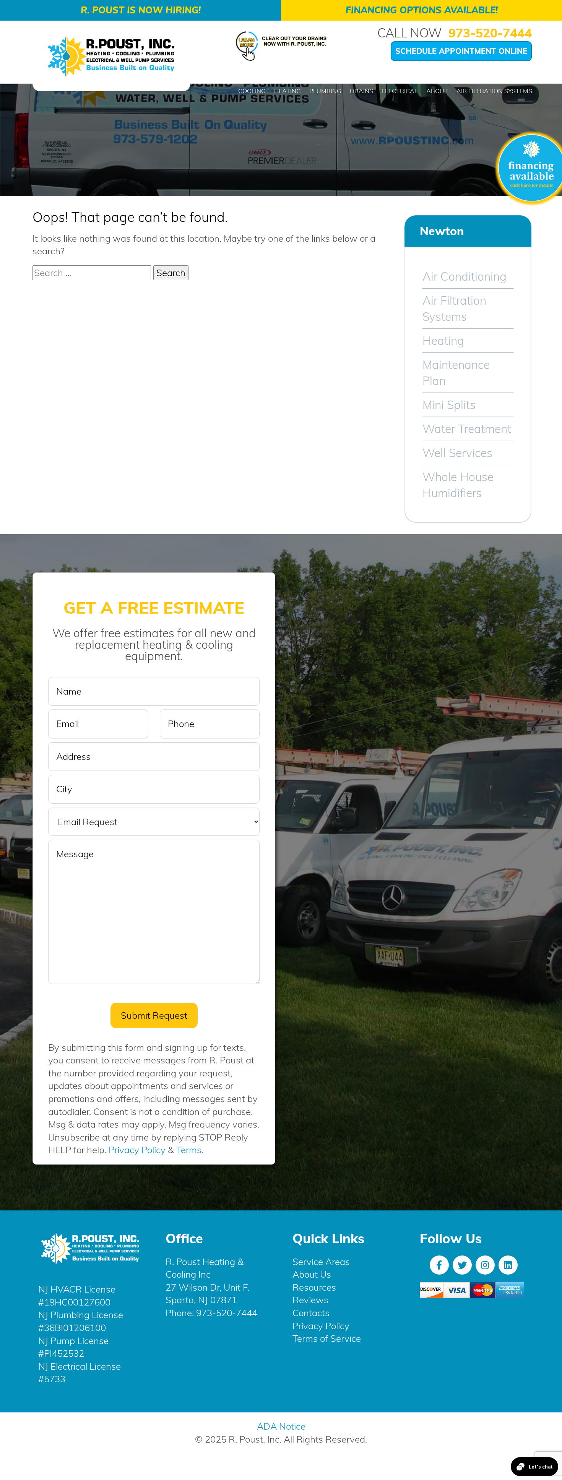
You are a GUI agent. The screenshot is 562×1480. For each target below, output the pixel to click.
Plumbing (325, 91)
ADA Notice (281, 1426)
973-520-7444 (490, 32)
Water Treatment (466, 429)
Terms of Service (326, 1338)
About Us (311, 1274)
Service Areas (321, 1261)
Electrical (400, 91)
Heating (287, 91)
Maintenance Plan (456, 372)
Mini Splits (449, 404)
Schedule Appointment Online (461, 51)
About (437, 91)
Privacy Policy (137, 1149)
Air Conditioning (464, 276)
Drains (361, 91)
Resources (314, 1287)
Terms (188, 1149)
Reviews (310, 1300)
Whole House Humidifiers (458, 485)
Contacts (311, 1312)
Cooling (252, 91)
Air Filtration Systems (494, 91)
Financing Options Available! (422, 10)
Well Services (457, 453)
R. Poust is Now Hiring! (141, 10)
